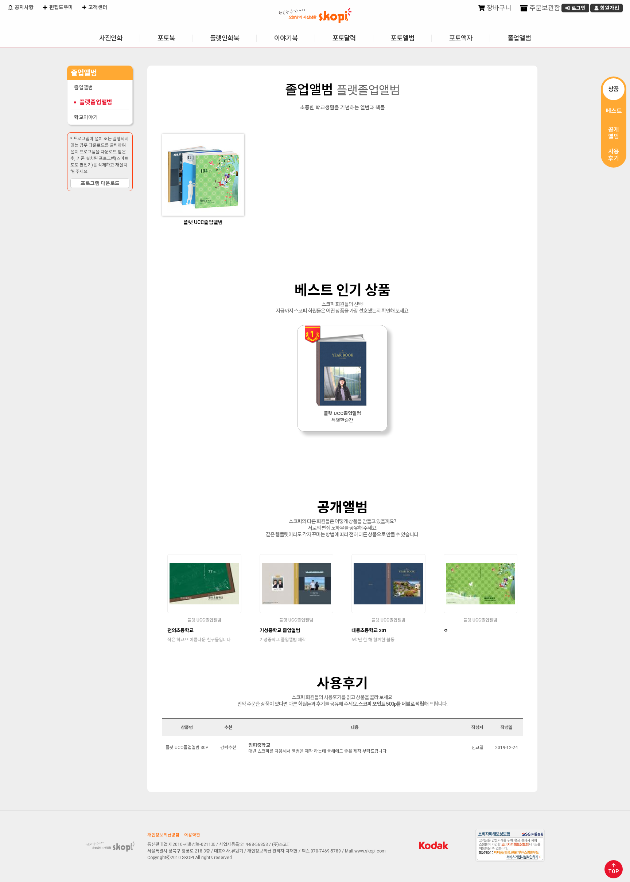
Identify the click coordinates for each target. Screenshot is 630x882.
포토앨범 (402, 38)
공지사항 (23, 7)
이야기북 (286, 38)
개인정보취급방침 (163, 835)
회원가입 (609, 8)
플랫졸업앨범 (95, 102)
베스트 (614, 110)
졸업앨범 (519, 38)
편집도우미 (60, 7)
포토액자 (460, 38)
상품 (613, 89)
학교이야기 (86, 117)
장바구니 (498, 8)
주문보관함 (544, 8)
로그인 (578, 8)
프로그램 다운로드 (100, 183)
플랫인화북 (224, 38)
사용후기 (613, 155)
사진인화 (110, 38)
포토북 (166, 38)
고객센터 (97, 7)
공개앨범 (613, 133)
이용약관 (192, 835)
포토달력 (344, 38)
